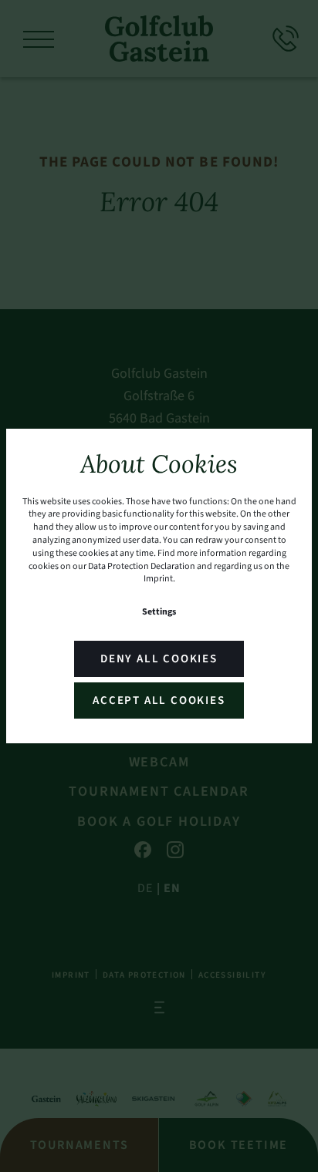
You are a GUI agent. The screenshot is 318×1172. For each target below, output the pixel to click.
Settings (159, 611)
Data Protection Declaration (141, 566)
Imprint (158, 578)
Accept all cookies (159, 700)
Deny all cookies (159, 659)
